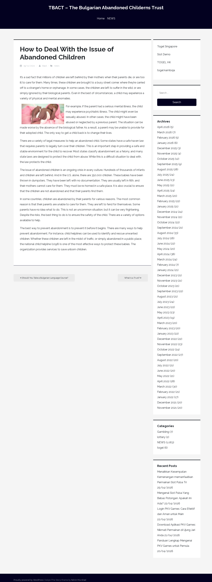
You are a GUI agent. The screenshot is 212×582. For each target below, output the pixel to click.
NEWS (111, 18)
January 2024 (165, 270)
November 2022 (167, 344)
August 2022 (165, 360)
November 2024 (167, 217)
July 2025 (163, 174)
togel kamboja (166, 70)
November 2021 (167, 407)
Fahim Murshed (78, 580)
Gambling (163, 431)
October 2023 (165, 286)
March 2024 (164, 259)
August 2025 (165, 169)
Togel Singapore (167, 46)
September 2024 (167, 227)
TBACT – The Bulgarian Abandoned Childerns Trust (106, 7)
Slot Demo (163, 54)
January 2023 (165, 333)
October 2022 (165, 349)
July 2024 (163, 238)
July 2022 (163, 365)
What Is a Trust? (132, 278)
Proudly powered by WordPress (28, 580)
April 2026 (163, 127)
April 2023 (163, 317)
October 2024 (165, 222)
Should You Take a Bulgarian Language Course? (44, 278)
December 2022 (167, 338)
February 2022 (166, 391)
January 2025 (165, 206)
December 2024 (167, 211)
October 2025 (165, 158)
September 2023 (167, 291)
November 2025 (167, 153)
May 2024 (163, 248)
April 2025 (163, 190)
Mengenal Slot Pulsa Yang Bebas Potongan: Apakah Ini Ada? (174, 498)
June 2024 (163, 243)
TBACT (44, 66)
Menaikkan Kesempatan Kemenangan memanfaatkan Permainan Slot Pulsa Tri (175, 477)
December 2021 (167, 402)
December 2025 (167, 148)
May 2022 (163, 376)
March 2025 (164, 195)
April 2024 (163, 254)
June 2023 (163, 307)
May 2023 (163, 312)
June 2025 (163, 180)
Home (101, 18)
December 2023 (167, 275)
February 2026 (166, 137)
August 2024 (165, 233)
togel (160, 447)
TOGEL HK (164, 62)
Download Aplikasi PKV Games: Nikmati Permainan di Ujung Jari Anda (176, 530)
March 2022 (164, 386)
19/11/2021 (29, 66)
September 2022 (167, 354)
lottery (161, 437)
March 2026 (164, 132)
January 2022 (165, 397)
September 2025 (167, 164)
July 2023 (163, 301)
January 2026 (165, 143)
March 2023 (164, 323)
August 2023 (165, 296)
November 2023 (167, 280)
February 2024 (166, 264)
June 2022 (163, 370)
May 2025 (163, 185)
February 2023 (166, 328)
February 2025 (166, 201)
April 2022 (163, 381)
